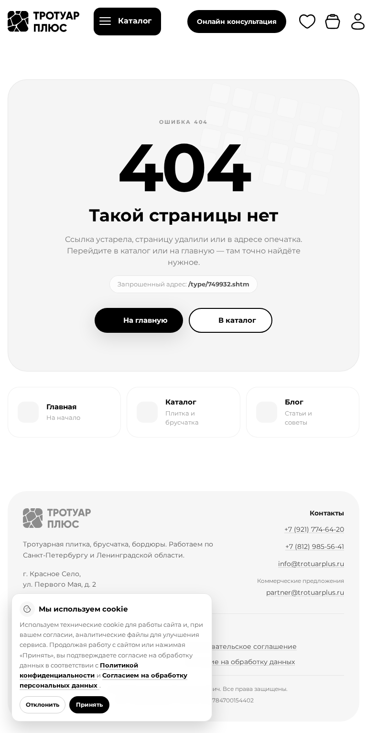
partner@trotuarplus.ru (305, 592)
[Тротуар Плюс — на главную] (43, 21)
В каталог (237, 320)
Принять (89, 704)
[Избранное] (307, 21)
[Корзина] (333, 21)
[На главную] (57, 518)
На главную (145, 320)
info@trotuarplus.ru (311, 563)
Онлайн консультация (237, 21)
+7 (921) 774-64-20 (314, 529)
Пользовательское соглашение (241, 646)
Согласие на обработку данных (240, 661)
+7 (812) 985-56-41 (314, 546)
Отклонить (42, 704)
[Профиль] (358, 21)
